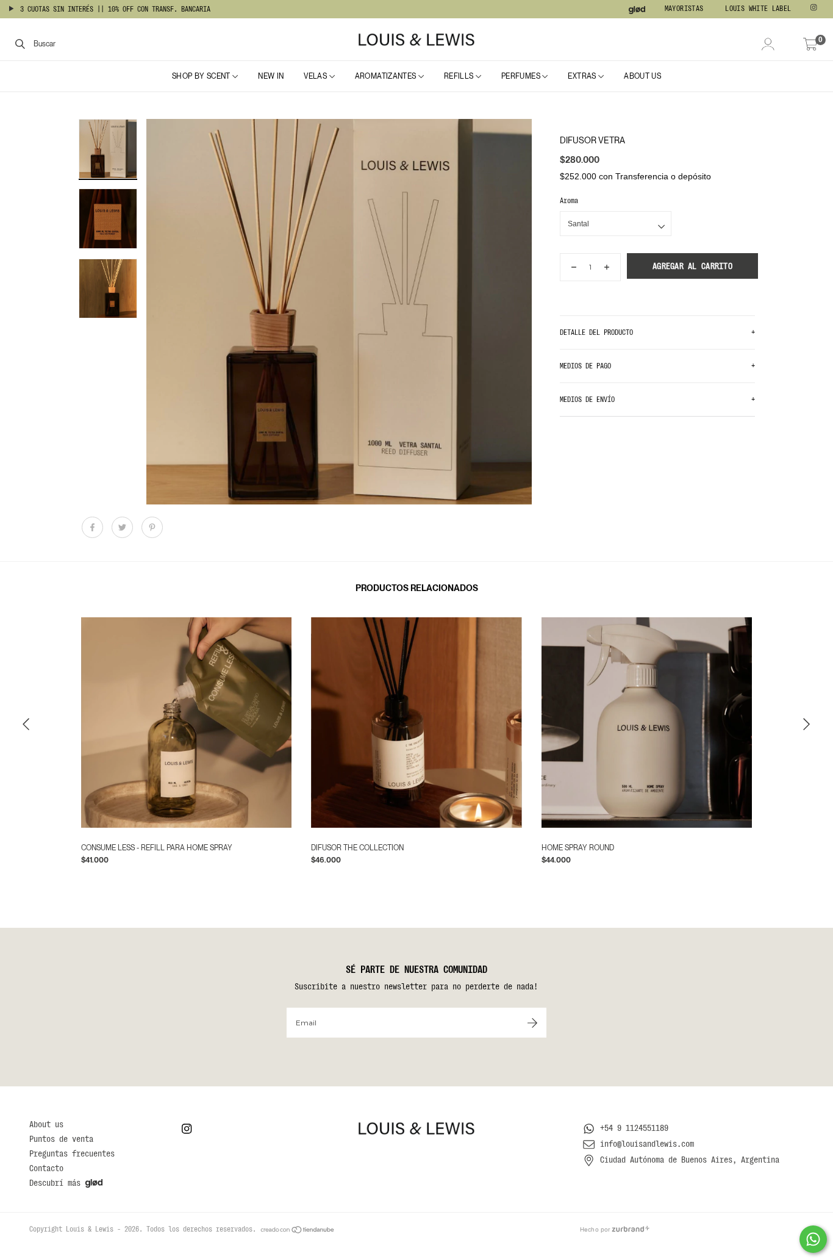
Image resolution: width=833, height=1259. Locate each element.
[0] (810, 45)
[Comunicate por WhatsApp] (813, 1239)
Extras (583, 76)
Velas (316, 76)
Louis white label (758, 8)
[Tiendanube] (298, 1229)
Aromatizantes (386, 76)
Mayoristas (684, 8)
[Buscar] (20, 43)
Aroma (569, 200)
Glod (637, 10)
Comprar (279, 852)
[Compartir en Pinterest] (152, 533)
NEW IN (271, 76)
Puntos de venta (61, 1139)
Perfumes (521, 76)
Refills (460, 76)
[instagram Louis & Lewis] (815, 9)
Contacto (46, 1168)
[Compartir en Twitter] (123, 533)
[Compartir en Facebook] (93, 533)
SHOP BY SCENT (202, 76)
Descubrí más (54, 1183)
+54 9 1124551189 (634, 1128)
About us (642, 76)
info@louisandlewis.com (647, 1144)
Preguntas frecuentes (72, 1153)
